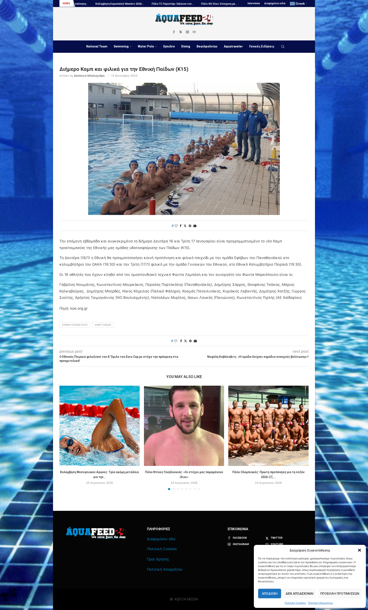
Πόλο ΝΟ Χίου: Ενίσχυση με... (170, 3)
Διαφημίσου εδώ (275, 3)
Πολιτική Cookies (295, 602)
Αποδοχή (269, 594)
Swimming (121, 46)
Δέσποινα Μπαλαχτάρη (89, 75)
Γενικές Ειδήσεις (261, 46)
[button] (359, 550)
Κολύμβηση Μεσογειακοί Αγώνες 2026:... (221, 3)
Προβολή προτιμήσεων (339, 594)
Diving (185, 46)
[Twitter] (180, 31)
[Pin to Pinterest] (190, 226)
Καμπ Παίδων (103, 324)
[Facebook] (173, 31)
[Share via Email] (194, 226)
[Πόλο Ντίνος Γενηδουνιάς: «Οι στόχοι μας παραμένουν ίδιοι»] (184, 426)
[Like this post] (176, 226)
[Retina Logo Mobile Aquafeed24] (96, 533)
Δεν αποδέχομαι (299, 594)
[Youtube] (194, 31)
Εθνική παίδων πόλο (75, 324)
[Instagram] (187, 31)
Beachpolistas (207, 46)
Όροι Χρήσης (158, 559)
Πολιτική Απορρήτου (320, 602)
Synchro (169, 46)
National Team (96, 46)
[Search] (283, 46)
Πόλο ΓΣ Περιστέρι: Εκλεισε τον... (124, 3)
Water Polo (146, 46)
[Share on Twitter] (185, 226)
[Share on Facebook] (180, 226)
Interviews (253, 3)
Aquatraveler (233, 46)
